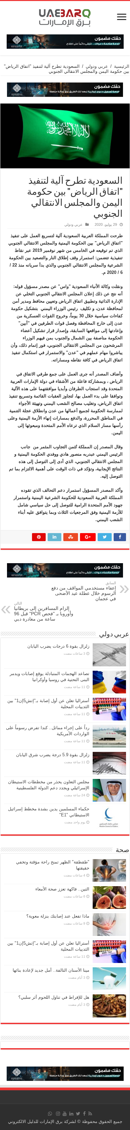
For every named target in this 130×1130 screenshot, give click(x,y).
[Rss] (90, 1114)
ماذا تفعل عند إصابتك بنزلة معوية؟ (57, 916)
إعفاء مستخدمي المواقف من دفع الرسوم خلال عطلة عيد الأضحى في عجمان (83, 591)
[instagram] (58, 1114)
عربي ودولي (97, 66)
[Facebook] (84, 1114)
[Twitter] (78, 1114)
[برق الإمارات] (65, 16)
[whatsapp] (50, 1114)
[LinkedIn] (71, 1114)
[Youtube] (64, 1114)
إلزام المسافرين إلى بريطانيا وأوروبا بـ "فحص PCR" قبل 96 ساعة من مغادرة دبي (43, 611)
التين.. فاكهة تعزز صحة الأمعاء (62, 889)
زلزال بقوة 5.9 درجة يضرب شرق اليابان (52, 754)
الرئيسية (121, 66)
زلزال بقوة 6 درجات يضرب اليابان (58, 646)
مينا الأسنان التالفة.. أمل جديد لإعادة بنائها (51, 970)
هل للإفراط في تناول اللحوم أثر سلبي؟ (53, 997)
